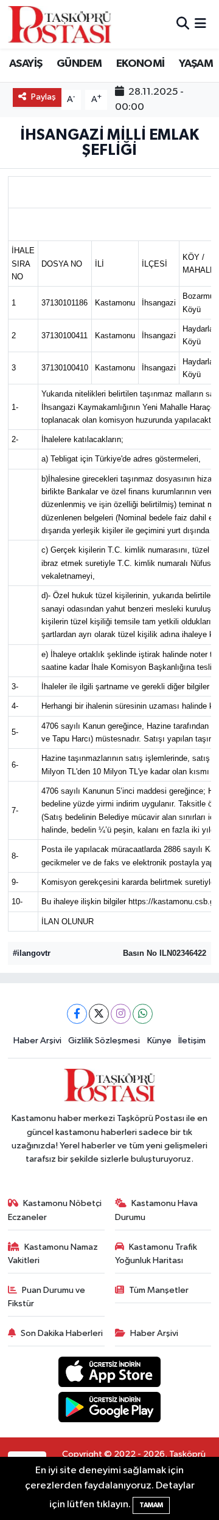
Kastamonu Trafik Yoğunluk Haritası (156, 1253)
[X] (99, 1014)
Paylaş (43, 96)
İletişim (192, 1040)
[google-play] (110, 1409)
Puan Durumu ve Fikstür (47, 1297)
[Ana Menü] (200, 24)
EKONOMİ (140, 63)
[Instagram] (121, 1014)
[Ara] (182, 24)
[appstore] (110, 1374)
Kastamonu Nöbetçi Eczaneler (55, 1210)
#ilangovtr (31, 953)
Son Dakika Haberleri (62, 1333)
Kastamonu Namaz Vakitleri (53, 1253)
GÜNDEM (79, 63)
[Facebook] (77, 1014)
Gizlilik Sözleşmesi (104, 1040)
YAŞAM (196, 63)
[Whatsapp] (143, 1014)
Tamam (151, 1505)
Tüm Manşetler (159, 1290)
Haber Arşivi (37, 1040)
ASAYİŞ (25, 63)
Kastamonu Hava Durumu (156, 1210)
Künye (159, 1040)
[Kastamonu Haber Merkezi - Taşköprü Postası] (59, 24)
